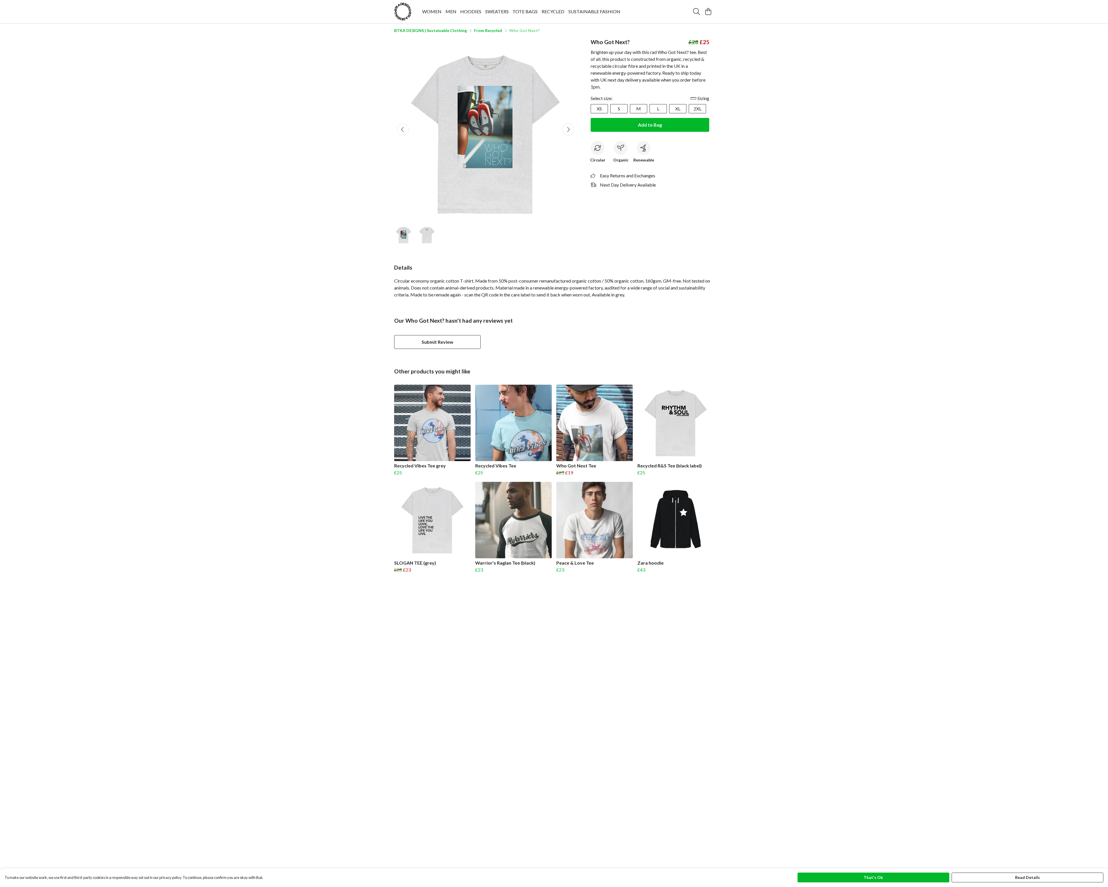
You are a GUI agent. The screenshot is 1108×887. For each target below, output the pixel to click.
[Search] (696, 11)
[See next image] (568, 129)
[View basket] (708, 11)
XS (599, 108)
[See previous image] (403, 129)
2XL (697, 108)
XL (677, 108)
